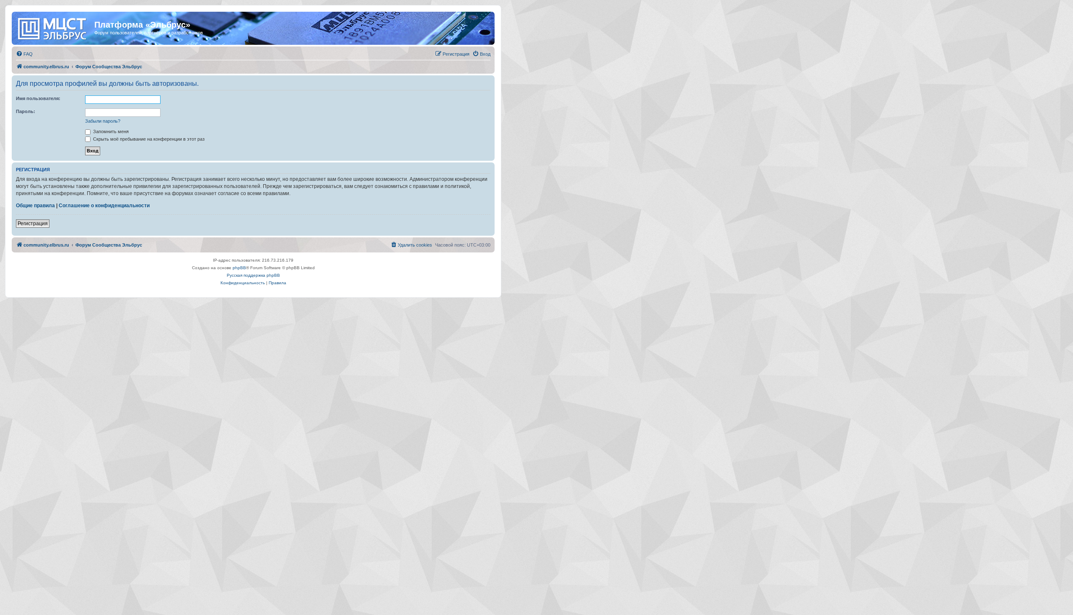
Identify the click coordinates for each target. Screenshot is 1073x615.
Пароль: (25, 111)
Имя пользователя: (38, 98)
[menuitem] (24, 54)
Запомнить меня (110, 131)
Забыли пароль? (102, 121)
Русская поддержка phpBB (253, 275)
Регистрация (33, 223)
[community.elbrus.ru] (54, 27)
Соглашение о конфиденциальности (104, 205)
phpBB (239, 267)
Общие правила (35, 205)
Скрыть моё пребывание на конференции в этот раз (148, 139)
